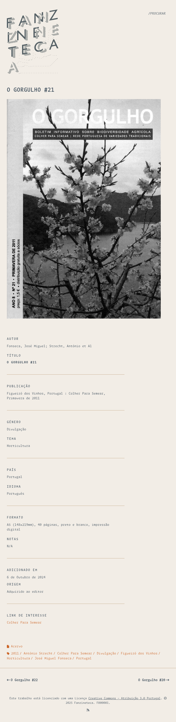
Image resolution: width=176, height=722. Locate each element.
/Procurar (157, 13)
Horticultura (18, 658)
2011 (15, 653)
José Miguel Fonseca (53, 658)
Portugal (84, 658)
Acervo (17, 646)
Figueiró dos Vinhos (139, 653)
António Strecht (38, 653)
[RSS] (88, 710)
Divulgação (106, 653)
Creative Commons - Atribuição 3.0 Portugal (124, 698)
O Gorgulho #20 (151, 680)
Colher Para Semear (24, 622)
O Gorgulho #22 (24, 680)
